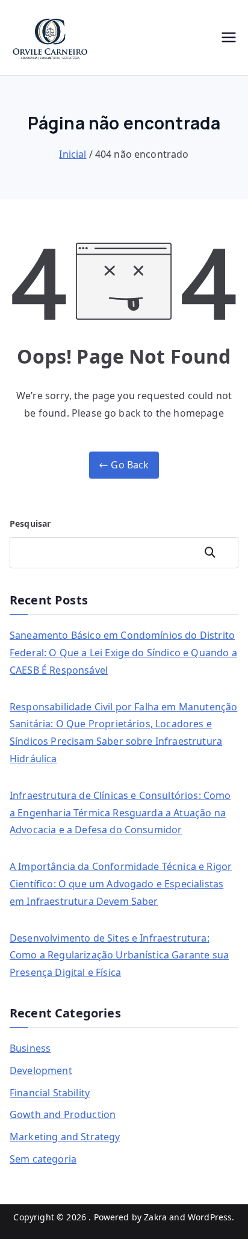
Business (30, 1048)
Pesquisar (30, 523)
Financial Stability (50, 1092)
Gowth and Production (63, 1114)
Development (41, 1070)
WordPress (210, 1217)
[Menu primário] (228, 37)
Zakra (155, 1217)
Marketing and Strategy (65, 1136)
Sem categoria (43, 1159)
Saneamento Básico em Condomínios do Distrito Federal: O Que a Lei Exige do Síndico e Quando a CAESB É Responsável (123, 653)
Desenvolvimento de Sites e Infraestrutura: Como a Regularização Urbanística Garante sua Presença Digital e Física (119, 955)
